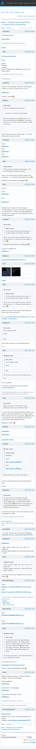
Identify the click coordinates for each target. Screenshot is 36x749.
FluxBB (32, 742)
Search (12, 12)
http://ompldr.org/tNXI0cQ (14, 462)
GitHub (4, 280)
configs (10, 318)
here (26, 386)
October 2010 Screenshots (14, 24)
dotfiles (4, 47)
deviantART (5, 440)
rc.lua (3, 387)
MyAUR (4, 601)
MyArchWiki (5, 603)
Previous (8, 28)
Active (24, 16)
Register (17, 12)
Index (2, 12)
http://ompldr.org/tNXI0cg (13, 468)
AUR (32, 3)
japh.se (15, 318)
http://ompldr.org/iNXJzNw (10, 260)
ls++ (3, 317)
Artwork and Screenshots (19, 22)
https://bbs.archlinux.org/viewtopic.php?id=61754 (17, 535)
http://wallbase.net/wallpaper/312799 (19, 720)
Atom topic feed (30, 740)
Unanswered (31, 16)
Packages (10, 3)
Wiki (16, 3)
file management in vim (24, 317)
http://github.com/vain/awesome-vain (13, 665)
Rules (7, 12)
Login (22, 12)
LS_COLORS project (11, 317)
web (7, 521)
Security (27, 3)
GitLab (20, 3)
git (10, 521)
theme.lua (11, 387)
